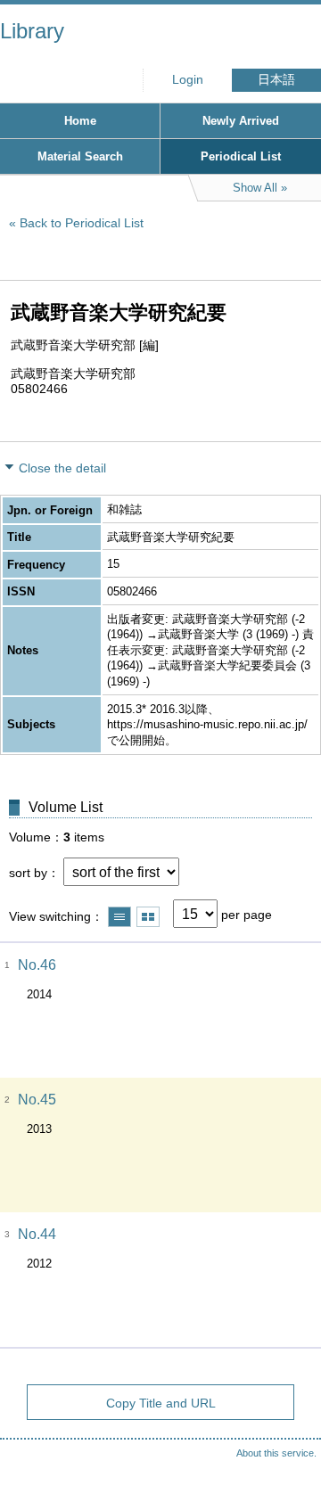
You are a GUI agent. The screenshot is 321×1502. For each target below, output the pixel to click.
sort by (28, 873)
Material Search (80, 156)
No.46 (37, 965)
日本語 (276, 79)
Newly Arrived (240, 120)
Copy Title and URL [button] (161, 1403)
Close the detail (62, 468)
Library (32, 31)
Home (80, 120)
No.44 (37, 1234)
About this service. (276, 1453)
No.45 (37, 1099)
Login (187, 79)
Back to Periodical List (82, 223)
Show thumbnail (148, 917)
